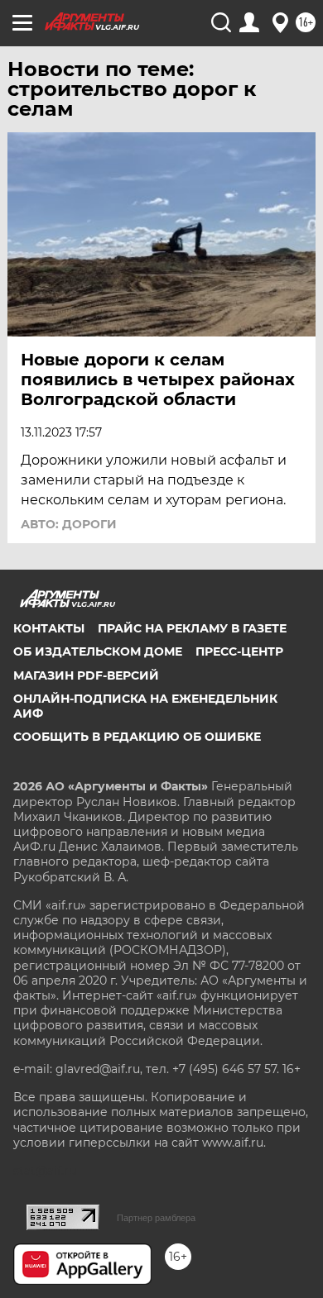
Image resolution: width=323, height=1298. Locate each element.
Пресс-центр (239, 651)
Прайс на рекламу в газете (192, 628)
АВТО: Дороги (69, 524)
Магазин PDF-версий (86, 675)
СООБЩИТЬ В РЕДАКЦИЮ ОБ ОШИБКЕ (137, 736)
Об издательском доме (97, 651)
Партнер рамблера (156, 1218)
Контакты (48, 628)
